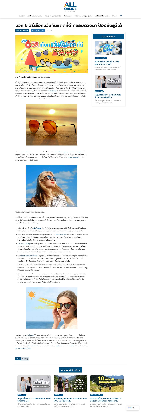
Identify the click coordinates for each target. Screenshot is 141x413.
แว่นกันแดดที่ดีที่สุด (24, 244)
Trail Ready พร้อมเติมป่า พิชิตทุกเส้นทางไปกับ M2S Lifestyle (70, 399)
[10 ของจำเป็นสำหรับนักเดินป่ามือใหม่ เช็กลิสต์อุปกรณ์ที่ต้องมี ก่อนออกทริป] (107, 383)
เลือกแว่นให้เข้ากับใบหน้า (28, 255)
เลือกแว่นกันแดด (61, 234)
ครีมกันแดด (52, 91)
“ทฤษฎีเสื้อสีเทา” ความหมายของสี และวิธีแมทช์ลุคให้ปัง (108, 96)
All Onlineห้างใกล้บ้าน (23, 348)
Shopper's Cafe (38, 30)
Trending (25, 359)
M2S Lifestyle (99, 91)
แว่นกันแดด (37, 228)
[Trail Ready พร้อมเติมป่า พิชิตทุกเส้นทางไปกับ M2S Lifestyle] (70, 383)
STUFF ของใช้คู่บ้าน (100, 58)
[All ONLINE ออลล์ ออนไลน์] (70, 7)
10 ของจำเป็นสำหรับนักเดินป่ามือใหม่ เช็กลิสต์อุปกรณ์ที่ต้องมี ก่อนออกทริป (105, 399)
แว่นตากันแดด (26, 99)
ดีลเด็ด (71, 346)
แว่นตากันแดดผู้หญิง (61, 152)
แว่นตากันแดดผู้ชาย (76, 152)
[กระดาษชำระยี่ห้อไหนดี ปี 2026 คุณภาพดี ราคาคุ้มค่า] (108, 48)
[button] (121, 15)
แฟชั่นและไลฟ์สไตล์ (22, 30)
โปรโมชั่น (59, 346)
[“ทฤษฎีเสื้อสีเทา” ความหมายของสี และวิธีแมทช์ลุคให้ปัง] (108, 81)
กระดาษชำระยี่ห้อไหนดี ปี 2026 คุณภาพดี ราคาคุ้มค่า (107, 62)
